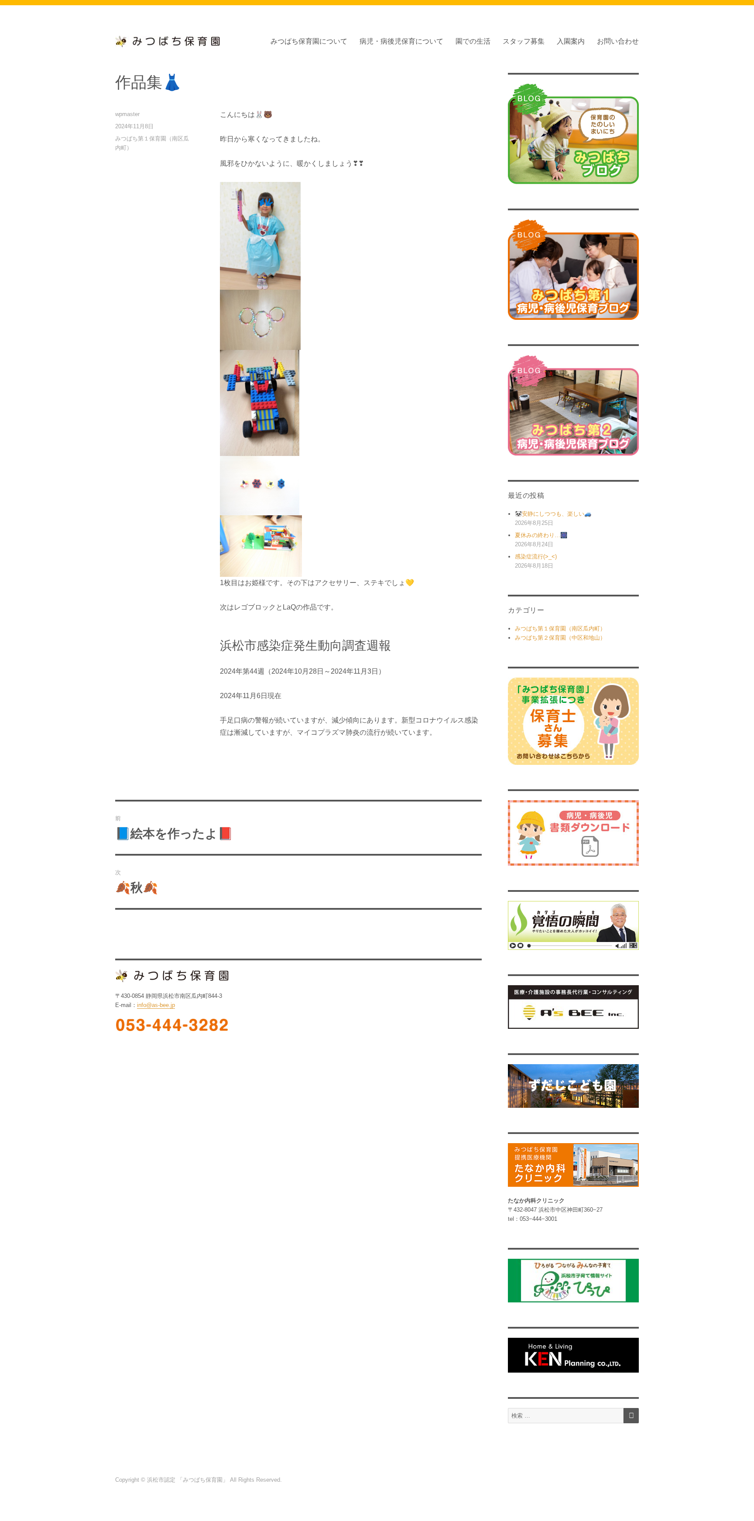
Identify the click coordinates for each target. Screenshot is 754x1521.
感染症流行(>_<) (536, 556)
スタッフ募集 (524, 41)
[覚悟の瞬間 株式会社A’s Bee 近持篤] (573, 925)
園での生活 (473, 41)
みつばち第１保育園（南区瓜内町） (560, 628)
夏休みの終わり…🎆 (541, 535)
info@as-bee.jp (156, 1005)
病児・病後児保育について (401, 41)
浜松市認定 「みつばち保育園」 (188, 1479)
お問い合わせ (618, 41)
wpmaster (127, 114)
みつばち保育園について (309, 41)
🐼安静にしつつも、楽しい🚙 (553, 513)
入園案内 (571, 41)
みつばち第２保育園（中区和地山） (560, 637)
